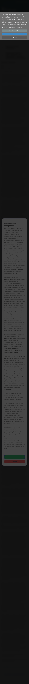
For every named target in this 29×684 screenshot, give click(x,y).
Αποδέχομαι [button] (14, 34)
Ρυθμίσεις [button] (14, 37)
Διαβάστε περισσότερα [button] (14, 30)
